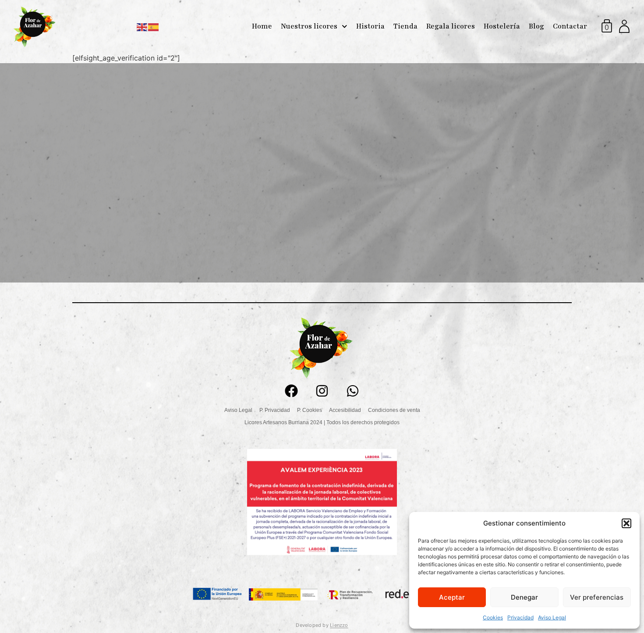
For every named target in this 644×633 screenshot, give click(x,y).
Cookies (493, 617)
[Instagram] (322, 390)
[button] (626, 523)
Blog (536, 26)
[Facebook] (291, 390)
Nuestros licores (309, 26)
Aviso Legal (552, 617)
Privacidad (520, 617)
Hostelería (502, 26)
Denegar (524, 597)
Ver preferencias (596, 597)
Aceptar (452, 597)
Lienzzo (339, 625)
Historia (370, 26)
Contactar (570, 26)
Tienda (405, 26)
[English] (142, 26)
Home (262, 26)
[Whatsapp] (352, 390)
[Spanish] (153, 26)
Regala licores (450, 26)
